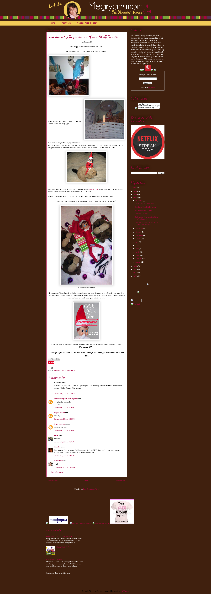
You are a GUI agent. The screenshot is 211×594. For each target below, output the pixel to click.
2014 (135, 191)
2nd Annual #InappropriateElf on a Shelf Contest (146, 218)
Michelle (57, 447)
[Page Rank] (135, 304)
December (139, 201)
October (139, 232)
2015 (135, 188)
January (138, 262)
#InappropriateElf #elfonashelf (64, 370)
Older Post (120, 480)
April (138, 252)
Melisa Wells (58, 460)
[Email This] (49, 359)
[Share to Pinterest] (59, 359)
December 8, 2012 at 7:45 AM (64, 467)
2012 (135, 198)
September (139, 235)
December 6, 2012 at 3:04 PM (64, 407)
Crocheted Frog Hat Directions (145, 207)
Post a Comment (57, 472)
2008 (135, 276)
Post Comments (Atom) (91, 489)
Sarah (56, 435)
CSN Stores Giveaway (54, 559)
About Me (66, 23)
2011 (135, 266)
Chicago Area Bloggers (87, 23)
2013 (135, 194)
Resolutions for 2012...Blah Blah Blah (59, 536)
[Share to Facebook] (56, 359)
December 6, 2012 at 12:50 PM (64, 393)
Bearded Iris (93, 189)
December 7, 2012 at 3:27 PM (64, 442)
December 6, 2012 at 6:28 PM (64, 419)
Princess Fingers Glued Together (66, 398)
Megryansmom (59, 412)
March (138, 255)
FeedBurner (152, 87)
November (139, 228)
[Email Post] (51, 367)
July (137, 242)
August (138, 238)
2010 (135, 269)
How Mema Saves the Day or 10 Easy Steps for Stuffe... (146, 223)
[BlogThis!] (52, 359)
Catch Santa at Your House (144, 203)
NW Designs (124, 591)
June (137, 245)
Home (52, 23)
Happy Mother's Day (63, 547)
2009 (135, 273)
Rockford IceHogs (141, 213)
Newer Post (53, 480)
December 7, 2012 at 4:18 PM (64, 456)
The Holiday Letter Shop (143, 210)
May (137, 248)
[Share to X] (54, 359)
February (139, 258)
